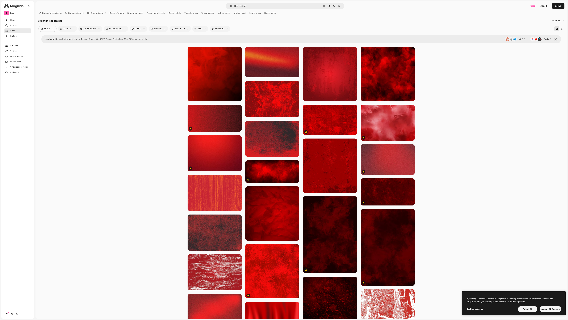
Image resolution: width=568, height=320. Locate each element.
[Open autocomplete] (230, 6)
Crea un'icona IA (98, 13)
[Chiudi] (555, 39)
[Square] (562, 28)
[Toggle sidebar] (29, 6)
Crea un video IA (76, 13)
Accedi (543, 6)
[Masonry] (556, 28)
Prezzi (533, 6)
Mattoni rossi (240, 13)
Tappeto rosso (191, 13)
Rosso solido (270, 13)
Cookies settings (475, 309)
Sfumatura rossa (135, 13)
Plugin (546, 39)
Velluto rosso (224, 13)
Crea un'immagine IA (52, 13)
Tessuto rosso (207, 13)
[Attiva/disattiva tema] (17, 314)
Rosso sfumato (116, 13)
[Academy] (11, 314)
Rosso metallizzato (156, 13)
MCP (521, 39)
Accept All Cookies (550, 309)
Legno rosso (255, 13)
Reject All (527, 309)
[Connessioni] (6, 314)
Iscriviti (558, 6)
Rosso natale (174, 13)
